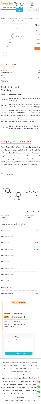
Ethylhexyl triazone (7, 293)
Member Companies (23, 362)
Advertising (34, 362)
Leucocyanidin (5, 212)
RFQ (38, 382)
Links (21, 368)
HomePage (6, 362)
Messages (22, 7)
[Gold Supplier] (18, 302)
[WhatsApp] (38, 387)
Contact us (6, 365)
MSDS (24, 365)
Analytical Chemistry (21, 18)
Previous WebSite (15, 365)
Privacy (26, 368)
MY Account (38, 396)
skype (38, 391)
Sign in (32, 7)
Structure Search (32, 10)
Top (38, 401)
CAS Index (31, 365)
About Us (13, 362)
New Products (25, 371)
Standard (30, 18)
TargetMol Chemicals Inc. (13, 313)
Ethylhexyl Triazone (22, 21)
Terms (32, 368)
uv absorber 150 (6, 287)
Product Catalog (10, 18)
